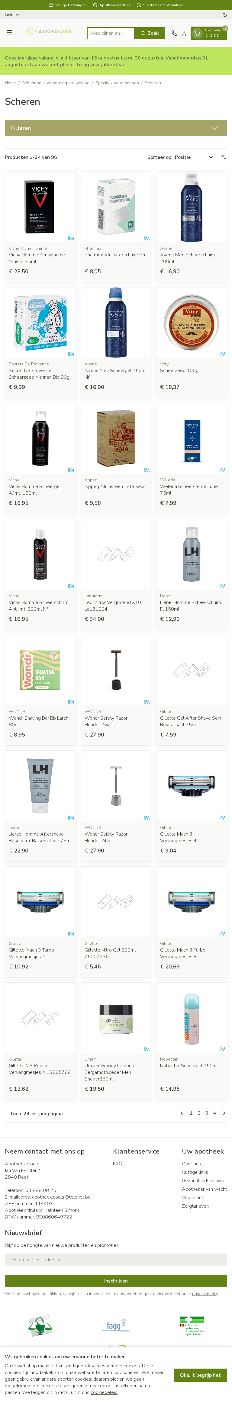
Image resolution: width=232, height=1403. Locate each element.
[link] (183, 1113)
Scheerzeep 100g (179, 370)
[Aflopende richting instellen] (223, 157)
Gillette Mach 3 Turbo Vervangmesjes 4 (31, 953)
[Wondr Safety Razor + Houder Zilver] (116, 786)
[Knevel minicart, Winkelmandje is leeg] (197, 33)
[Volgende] (223, 1113)
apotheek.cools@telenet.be (61, 1197)
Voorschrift (193, 1197)
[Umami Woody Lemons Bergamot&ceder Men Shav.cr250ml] (116, 1018)
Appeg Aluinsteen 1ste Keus (115, 486)
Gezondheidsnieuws (203, 1180)
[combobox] (110, 33)
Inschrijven (116, 1281)
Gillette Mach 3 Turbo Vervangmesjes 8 (182, 953)
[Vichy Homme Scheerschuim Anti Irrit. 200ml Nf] (40, 554)
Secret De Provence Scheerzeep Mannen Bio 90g (39, 373)
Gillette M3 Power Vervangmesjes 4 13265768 (40, 1069)
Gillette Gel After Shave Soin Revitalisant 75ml (190, 721)
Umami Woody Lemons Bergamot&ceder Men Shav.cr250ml (109, 1072)
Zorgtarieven (195, 1206)
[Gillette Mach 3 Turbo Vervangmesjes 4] (40, 902)
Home (10, 83)
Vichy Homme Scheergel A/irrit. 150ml (35, 489)
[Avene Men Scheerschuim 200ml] (191, 207)
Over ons (191, 1164)
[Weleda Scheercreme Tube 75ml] (191, 438)
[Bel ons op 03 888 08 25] (174, 33)
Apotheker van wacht (204, 1189)
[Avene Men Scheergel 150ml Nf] (116, 322)
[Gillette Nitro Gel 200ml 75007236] (116, 902)
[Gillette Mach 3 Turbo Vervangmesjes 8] (191, 902)
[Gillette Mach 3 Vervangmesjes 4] (191, 786)
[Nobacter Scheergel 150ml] (191, 1018)
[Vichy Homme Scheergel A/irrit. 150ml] (40, 438)
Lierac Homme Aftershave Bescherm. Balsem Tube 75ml (40, 837)
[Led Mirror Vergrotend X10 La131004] (116, 554)
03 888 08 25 (40, 1190)
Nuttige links (195, 1172)
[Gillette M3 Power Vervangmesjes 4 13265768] (40, 1018)
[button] (116, 128)
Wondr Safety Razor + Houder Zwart (108, 721)
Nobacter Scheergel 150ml (189, 1065)
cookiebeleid (104, 1392)
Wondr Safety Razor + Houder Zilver (108, 837)
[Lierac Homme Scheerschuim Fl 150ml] (191, 554)
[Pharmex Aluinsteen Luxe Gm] (116, 207)
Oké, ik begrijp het (200, 1375)
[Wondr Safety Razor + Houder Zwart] (116, 670)
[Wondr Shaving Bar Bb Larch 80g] (40, 670)
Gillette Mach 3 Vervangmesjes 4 (178, 837)
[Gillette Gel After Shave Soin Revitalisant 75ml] (191, 670)
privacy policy (205, 1294)
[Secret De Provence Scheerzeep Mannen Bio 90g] (40, 322)
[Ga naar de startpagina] (51, 33)
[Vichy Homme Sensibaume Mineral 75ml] (40, 207)
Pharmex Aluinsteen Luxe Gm (116, 255)
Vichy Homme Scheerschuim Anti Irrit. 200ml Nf (39, 605)
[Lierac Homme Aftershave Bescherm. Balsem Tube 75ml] (40, 786)
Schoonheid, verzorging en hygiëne (55, 83)
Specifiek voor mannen (117, 83)
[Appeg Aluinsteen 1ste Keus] (116, 438)
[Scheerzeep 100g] (191, 322)
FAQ (117, 1164)
